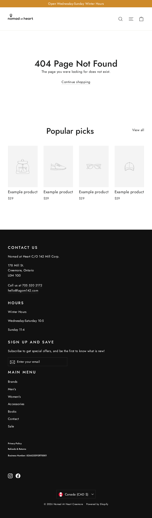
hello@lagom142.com (23, 290)
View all (138, 130)
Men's (12, 389)
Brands (12, 381)
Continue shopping (76, 82)
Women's (14, 396)
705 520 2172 (32, 285)
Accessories (16, 404)
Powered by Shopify (97, 504)
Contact (13, 419)
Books (12, 411)
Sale (11, 426)
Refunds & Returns (17, 449)
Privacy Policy (15, 443)
